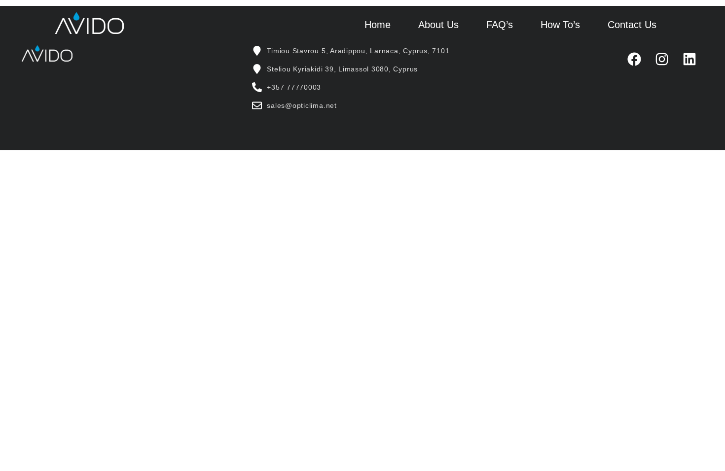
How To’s (560, 24)
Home (377, 24)
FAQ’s (499, 24)
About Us (438, 24)
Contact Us (632, 24)
